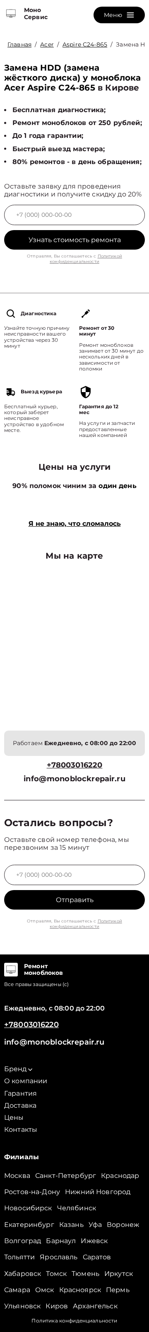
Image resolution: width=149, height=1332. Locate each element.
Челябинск (76, 1208)
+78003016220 (75, 765)
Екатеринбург (29, 1225)
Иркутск (118, 1274)
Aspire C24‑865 (84, 44)
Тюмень (85, 1274)
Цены (14, 1117)
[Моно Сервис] (11, 14)
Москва (17, 1176)
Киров (57, 1306)
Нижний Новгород (97, 1192)
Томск (56, 1274)
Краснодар (120, 1176)
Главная (19, 44)
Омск (44, 1290)
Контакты (20, 1129)
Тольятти (19, 1257)
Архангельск (95, 1306)
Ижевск (94, 1241)
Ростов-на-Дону (32, 1192)
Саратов (97, 1257)
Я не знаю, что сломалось (75, 523)
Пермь (118, 1290)
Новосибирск (28, 1208)
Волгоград (22, 1241)
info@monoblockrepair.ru (74, 779)
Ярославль (58, 1257)
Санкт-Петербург (65, 1176)
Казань (71, 1225)
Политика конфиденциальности (74, 1320)
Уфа (95, 1225)
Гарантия (20, 1093)
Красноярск (80, 1290)
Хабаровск (22, 1274)
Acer (47, 44)
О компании (26, 1081)
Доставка (20, 1105)
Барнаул (61, 1241)
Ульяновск (22, 1306)
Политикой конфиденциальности (86, 258)
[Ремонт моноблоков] (11, 970)
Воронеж (123, 1225)
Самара (17, 1290)
